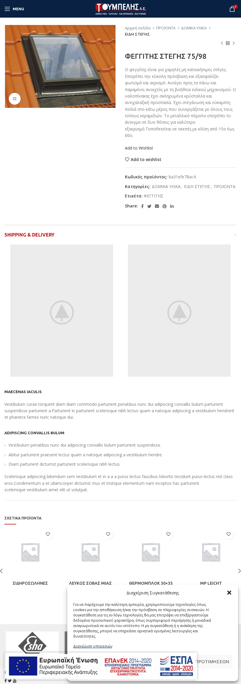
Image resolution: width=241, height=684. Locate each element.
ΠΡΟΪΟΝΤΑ (166, 28)
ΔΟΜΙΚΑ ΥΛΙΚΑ (194, 28)
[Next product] (234, 43)
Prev (12, 646)
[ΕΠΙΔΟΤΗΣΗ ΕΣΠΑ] (101, 666)
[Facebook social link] (142, 206)
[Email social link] (157, 206)
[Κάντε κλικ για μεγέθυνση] (15, 99)
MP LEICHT (211, 583)
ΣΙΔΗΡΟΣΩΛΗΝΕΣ (30, 583)
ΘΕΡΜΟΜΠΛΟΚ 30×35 (151, 583)
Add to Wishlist (139, 148)
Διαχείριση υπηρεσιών (92, 646)
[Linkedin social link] (171, 206)
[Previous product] (222, 43)
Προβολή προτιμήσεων (200, 661)
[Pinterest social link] (164, 206)
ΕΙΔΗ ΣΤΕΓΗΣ (137, 34)
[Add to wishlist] (48, 534)
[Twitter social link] (149, 206)
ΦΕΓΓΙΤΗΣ (153, 196)
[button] (229, 593)
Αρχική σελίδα (138, 28)
